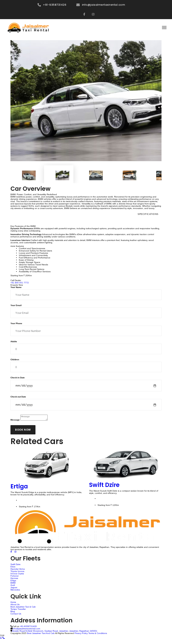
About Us (15, 604)
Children (14, 359)
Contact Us (15, 614)
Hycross (14, 578)
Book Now (23, 429)
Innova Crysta (17, 573)
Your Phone (16, 323)
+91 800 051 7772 (19, 282)
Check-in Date (17, 377)
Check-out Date (18, 397)
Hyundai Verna (17, 569)
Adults (13, 341)
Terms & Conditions (97, 633)
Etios (12, 566)
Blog (12, 611)
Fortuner (14, 576)
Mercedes (15, 590)
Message (15, 420)
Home (13, 602)
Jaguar (13, 587)
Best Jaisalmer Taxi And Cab (41, 633)
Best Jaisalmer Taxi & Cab (23, 607)
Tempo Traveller (18, 609)
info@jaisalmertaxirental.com (103, 5)
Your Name (16, 287)
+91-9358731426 (54, 5)
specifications (148, 214)
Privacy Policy (81, 633)
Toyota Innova (17, 571)
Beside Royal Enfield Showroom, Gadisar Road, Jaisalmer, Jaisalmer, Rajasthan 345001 (54, 631)
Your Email (16, 305)
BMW (13, 583)
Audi (12, 585)
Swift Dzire (104, 485)
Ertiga (19, 486)
